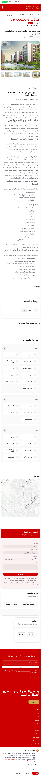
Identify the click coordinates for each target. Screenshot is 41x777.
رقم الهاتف (35, 556)
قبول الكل (35, 773)
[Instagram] (31, 677)
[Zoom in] (37, 508)
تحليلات (34, 767)
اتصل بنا (20, 574)
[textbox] (20, 188)
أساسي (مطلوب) (31, 764)
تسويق (34, 769)
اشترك (20, 667)
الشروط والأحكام (8, 582)
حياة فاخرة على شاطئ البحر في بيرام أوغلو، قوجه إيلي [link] (18, 15)
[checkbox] (37, 578)
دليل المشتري (35, 733)
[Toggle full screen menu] (2, 7)
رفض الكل (18, 773)
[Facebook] (34, 677)
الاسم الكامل (35, 543)
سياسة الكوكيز (30, 761)
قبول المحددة (27, 773)
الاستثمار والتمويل (34, 744)
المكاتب (37, 720)
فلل (38, 716)
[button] (19, 495)
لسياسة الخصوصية (13, 580)
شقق (38, 713)
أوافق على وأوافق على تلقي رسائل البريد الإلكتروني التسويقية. (20, 671)
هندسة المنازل (35, 737)
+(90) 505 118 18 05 (14, 2)
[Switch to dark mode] (8, 7)
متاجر (37, 723)
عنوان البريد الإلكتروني (33, 549)
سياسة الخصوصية (17, 582)
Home (38, 15)
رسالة (37, 562)
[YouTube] (38, 677)
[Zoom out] (37, 512)
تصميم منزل (36, 740)
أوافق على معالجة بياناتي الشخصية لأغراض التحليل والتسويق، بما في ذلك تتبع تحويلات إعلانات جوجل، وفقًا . (19, 579)
